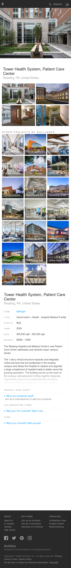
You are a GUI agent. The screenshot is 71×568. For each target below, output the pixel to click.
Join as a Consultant (31, 523)
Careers (8, 526)
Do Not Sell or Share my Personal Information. (26, 562)
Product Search (56, 523)
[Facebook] (6, 539)
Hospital (45, 317)
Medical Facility (58, 317)
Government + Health (28, 317)
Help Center (9, 529)
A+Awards (9, 523)
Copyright (53, 562)
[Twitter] (14, 539)
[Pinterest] (22, 539)
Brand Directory (56, 526)
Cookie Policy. (25, 559)
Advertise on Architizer (32, 526)
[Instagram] (30, 539)
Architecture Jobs (57, 520)
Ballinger (21, 311)
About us (8, 520)
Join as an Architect (30, 520)
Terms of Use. (11, 559)
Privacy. (58, 555)
